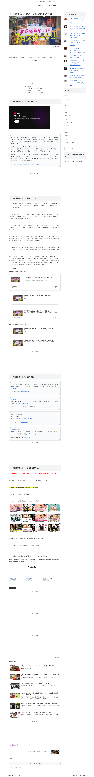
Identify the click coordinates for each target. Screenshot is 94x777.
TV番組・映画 (13, 588)
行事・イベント (69, 132)
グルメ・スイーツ (69, 142)
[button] (84, 148)
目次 (33, 84)
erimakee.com (14, 287)
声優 (66, 119)
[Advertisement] (35, 51)
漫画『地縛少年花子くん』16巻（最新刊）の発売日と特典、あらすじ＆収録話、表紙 (77, 50)
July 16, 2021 (25, 391)
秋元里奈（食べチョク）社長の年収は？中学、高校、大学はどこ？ (77, 43)
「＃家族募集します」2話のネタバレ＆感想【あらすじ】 (38, 277)
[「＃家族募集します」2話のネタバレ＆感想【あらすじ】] (15, 279)
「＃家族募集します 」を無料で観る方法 (35, 92)
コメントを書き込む (35, 763)
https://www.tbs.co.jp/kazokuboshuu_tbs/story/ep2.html (27, 164)
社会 (66, 105)
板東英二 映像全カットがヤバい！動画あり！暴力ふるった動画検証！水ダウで (77, 63)
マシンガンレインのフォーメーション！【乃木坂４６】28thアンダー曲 (77, 35)
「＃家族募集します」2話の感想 (33, 90)
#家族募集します (15, 388)
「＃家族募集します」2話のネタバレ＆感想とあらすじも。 (35, 280)
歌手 (66, 129)
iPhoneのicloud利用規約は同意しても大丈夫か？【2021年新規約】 (77, 70)
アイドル (67, 139)
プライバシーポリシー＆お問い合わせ (74, 161)
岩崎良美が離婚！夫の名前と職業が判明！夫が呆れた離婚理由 (77, 28)
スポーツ (67, 99)
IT (65, 102)
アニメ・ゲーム (69, 115)
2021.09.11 (57, 287)
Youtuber (67, 125)
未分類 (66, 95)
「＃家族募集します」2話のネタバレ (34, 88)
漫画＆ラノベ (68, 135)
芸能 (66, 112)
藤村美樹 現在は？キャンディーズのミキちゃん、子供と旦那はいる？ (77, 21)
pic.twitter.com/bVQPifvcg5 (22, 403)
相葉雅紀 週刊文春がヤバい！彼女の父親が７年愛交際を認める (77, 83)
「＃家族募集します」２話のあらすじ (35, 86)
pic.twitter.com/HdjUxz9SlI (33, 434)
